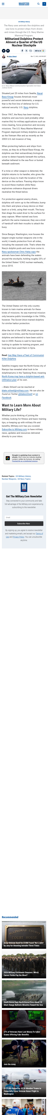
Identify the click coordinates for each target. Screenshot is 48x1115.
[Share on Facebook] (22, 51)
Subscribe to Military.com (14, 429)
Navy (26, 107)
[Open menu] (3, 4)
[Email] (31, 51)
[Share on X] (26, 51)
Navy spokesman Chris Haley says (19, 251)
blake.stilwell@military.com (15, 390)
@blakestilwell (25, 394)
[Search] (38, 4)
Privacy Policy (18, 537)
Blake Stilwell (13, 56)
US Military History (24, 22)
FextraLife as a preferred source (25, 461)
